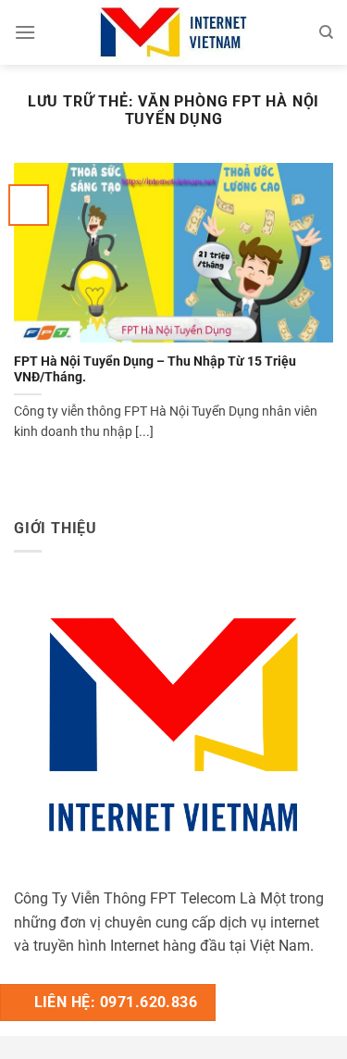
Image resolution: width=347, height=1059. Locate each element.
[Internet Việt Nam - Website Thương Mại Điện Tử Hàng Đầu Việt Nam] (173, 32)
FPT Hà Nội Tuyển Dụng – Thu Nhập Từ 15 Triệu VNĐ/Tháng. (155, 369)
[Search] (326, 32)
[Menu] (25, 32)
